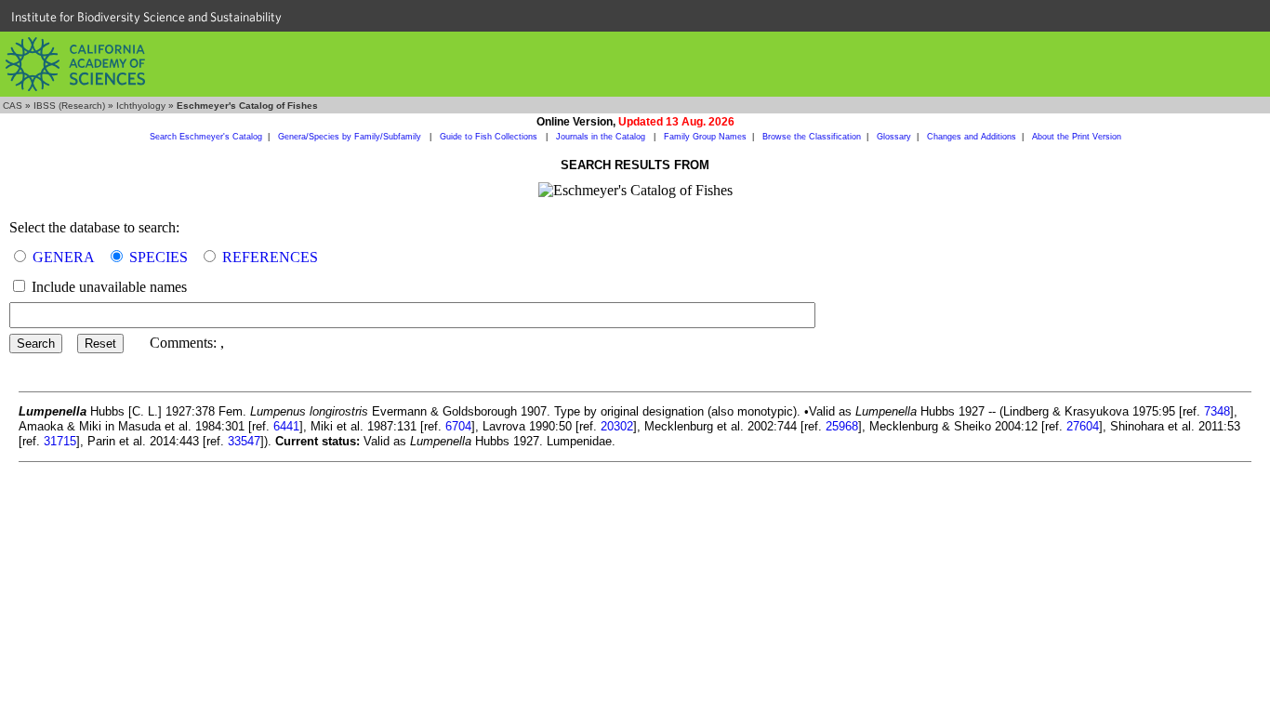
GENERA (64, 257)
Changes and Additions (971, 136)
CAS (12, 105)
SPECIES (158, 257)
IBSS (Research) (69, 105)
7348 (1217, 411)
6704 (458, 426)
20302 (617, 426)
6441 (286, 426)
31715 (60, 441)
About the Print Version (1076, 136)
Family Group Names (705, 136)
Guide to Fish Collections (490, 136)
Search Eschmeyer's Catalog (206, 136)
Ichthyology (140, 105)
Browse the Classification (811, 136)
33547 (244, 441)
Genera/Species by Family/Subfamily (351, 136)
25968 (842, 426)
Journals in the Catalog (602, 136)
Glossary (894, 136)
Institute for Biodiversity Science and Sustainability (146, 16)
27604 (1082, 426)
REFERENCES (270, 257)
